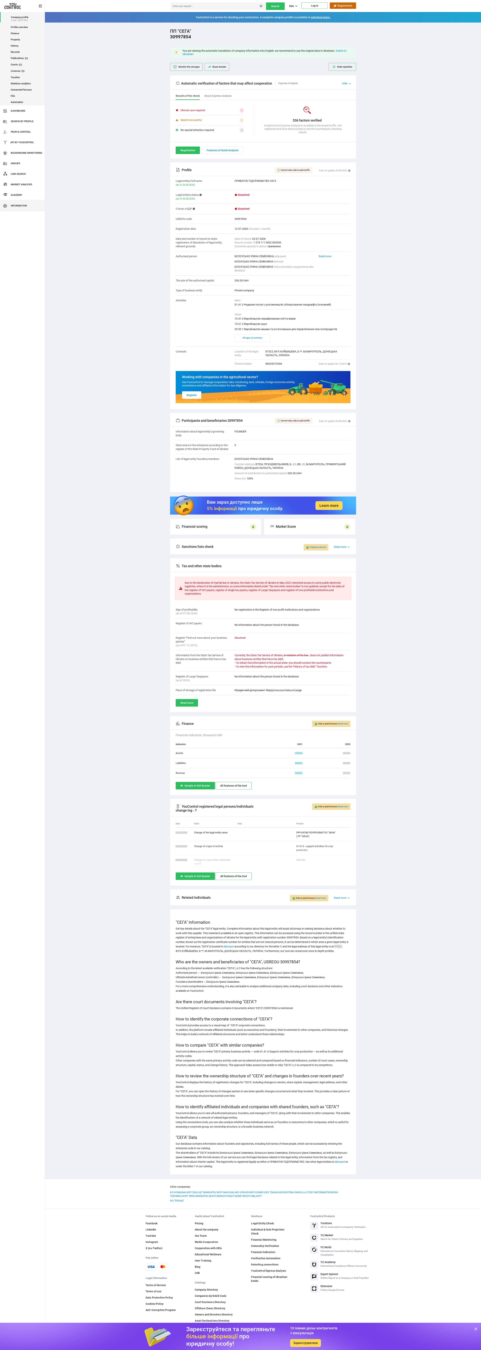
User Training (203, 1260)
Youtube (151, 1235)
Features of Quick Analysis (222, 150)
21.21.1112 (181, 860)
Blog (197, 1266)
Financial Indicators (263, 1252)
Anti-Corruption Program (161, 1309)
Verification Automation (265, 1258)
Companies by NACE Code (210, 1295)
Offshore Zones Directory (210, 1308)
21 (294, 464)
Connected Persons (21, 89)
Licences (17, 71)
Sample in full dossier (197, 785)
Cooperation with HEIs (208, 1248)
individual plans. (320, 17)
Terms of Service (156, 1285)
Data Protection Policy (159, 1297)
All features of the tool (233, 785)
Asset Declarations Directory (212, 1320)
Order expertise (344, 67)
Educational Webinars (208, 1254)
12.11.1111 (181, 832)
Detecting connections (264, 1264)
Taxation (15, 77)
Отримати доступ (317, 547)
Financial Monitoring (263, 1239)
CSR (197, 1272)
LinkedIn (151, 1229)
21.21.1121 (181, 846)
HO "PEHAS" (177, 1200)
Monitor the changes (189, 67)
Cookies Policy (154, 1303)
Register (192, 395)
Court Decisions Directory (210, 1302)
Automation (17, 102)
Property (15, 39)
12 (303, 464)
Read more (325, 256)
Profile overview (19, 27)
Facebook (151, 1223)
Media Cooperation (206, 1241)
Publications (19, 58)
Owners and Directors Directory (214, 1314)
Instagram (152, 1241)
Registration (344, 5)
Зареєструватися (305, 1343)
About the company (206, 1229)
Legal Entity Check (262, 1223)
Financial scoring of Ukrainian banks (269, 1278)
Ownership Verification (265, 1245)
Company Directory (206, 1289)
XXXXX (299, 753)
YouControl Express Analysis (268, 1270)
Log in (314, 5)
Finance (15, 33)
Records (15, 52)
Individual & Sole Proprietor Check (267, 1231)
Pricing (199, 1223)
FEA (13, 95)
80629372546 (273, 363)
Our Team (201, 1235)
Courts (16, 64)
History (14, 45)
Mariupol (229, 946)
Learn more (329, 505)
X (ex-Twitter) (154, 1248)
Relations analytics (21, 83)
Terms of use (153, 1291)
